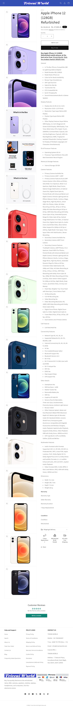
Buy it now (54, 48)
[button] (4, 3)
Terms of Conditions (32, 638)
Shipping (51, 29)
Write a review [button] (36, 616)
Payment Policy (30, 666)
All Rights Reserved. (41, 705)
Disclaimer (29, 658)
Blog (5, 654)
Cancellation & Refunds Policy (34, 662)
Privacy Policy (30, 634)
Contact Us (7, 650)
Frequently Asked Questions (12, 658)
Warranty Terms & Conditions (34, 650)
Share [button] (44, 547)
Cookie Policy (30, 654)
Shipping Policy (30, 642)
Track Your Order (9, 646)
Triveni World (33, 705)
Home (6, 634)
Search (6, 638)
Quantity (43, 32)
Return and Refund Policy (33, 646)
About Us (7, 642)
